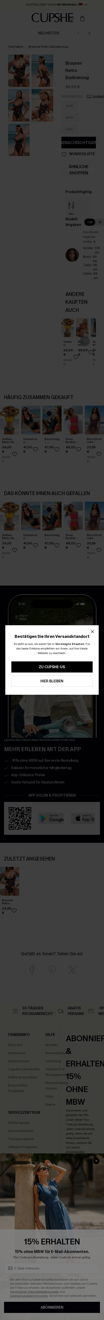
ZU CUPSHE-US (52, 667)
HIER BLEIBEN (51, 681)
